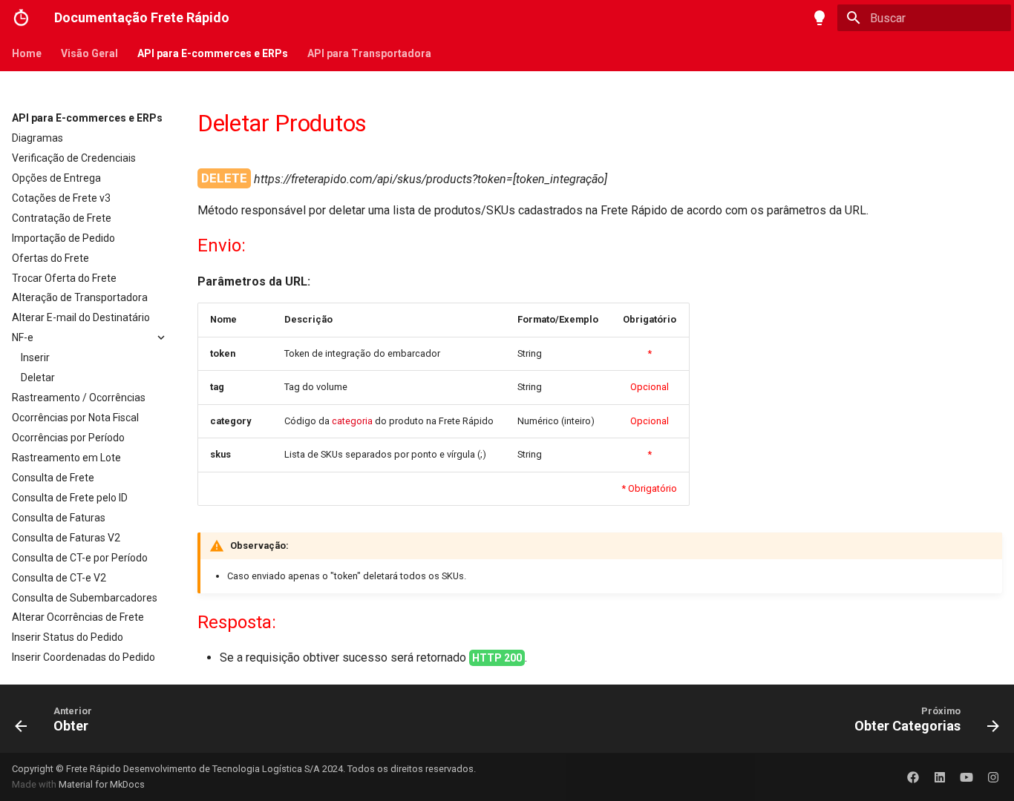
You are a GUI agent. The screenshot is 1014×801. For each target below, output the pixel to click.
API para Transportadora (369, 53)
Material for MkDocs (102, 784)
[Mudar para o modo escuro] (819, 18)
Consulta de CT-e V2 (59, 578)
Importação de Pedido (63, 238)
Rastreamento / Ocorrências (78, 397)
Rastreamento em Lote (66, 458)
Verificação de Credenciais (74, 158)
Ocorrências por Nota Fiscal (75, 417)
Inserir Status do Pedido (67, 637)
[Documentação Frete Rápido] (21, 18)
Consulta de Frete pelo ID (70, 498)
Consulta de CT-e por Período (80, 558)
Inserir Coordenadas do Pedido (83, 657)
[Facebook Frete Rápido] (913, 776)
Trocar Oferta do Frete (64, 278)
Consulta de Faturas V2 (66, 538)
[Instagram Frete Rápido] (993, 776)
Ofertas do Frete (50, 258)
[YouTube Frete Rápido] (966, 776)
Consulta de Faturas (58, 518)
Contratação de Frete (61, 218)
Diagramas (37, 138)
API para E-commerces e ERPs (212, 53)
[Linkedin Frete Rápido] (940, 776)
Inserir (35, 357)
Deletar (38, 377)
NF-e (22, 337)
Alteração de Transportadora (80, 297)
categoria (352, 420)
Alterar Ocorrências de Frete (78, 617)
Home (27, 53)
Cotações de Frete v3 (61, 198)
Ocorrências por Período (68, 438)
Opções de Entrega (56, 178)
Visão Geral (89, 53)
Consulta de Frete (53, 478)
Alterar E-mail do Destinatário (81, 317)
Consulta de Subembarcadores (84, 598)
